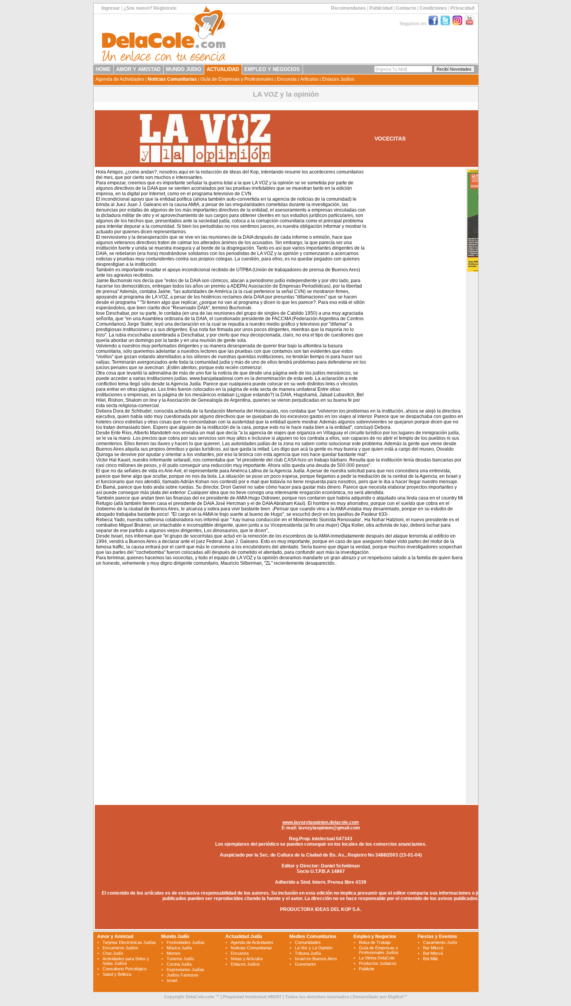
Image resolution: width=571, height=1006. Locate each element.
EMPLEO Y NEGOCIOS (272, 69)
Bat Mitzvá (433, 953)
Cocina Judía (179, 964)
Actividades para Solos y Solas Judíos (126, 961)
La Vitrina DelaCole (377, 958)
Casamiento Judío (440, 942)
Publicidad (380, 8)
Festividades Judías (186, 942)
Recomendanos (348, 8)
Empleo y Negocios (374, 936)
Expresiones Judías (185, 969)
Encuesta (287, 79)
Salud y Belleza (117, 974)
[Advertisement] (415, 286)
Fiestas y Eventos (437, 936)
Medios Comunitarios (312, 936)
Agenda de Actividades (120, 79)
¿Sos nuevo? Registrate (150, 8)
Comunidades (308, 942)
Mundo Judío (175, 936)
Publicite (366, 968)
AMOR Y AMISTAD (138, 69)
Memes (174, 953)
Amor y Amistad (115, 936)
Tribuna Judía (308, 953)
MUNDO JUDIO (183, 69)
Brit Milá (430, 958)
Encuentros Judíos (120, 947)
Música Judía (179, 947)
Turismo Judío (180, 958)
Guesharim (305, 964)
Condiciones (433, 8)
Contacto (406, 8)
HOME (103, 69)
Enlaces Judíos (338, 79)
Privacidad (462, 8)
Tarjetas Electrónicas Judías (129, 942)
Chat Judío (113, 953)
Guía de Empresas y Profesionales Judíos (379, 950)
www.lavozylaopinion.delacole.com (320, 822)
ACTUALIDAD (223, 69)
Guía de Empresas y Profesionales (236, 79)
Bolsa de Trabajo (375, 942)
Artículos (309, 79)
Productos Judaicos (378, 963)
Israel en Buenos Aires (316, 958)
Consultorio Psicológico (124, 968)
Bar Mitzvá (433, 947)
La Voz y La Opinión (314, 947)
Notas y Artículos (247, 958)
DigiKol (395, 996)
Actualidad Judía (243, 936)
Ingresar (110, 8)
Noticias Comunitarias (172, 79)
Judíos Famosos (182, 975)
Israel (172, 980)
